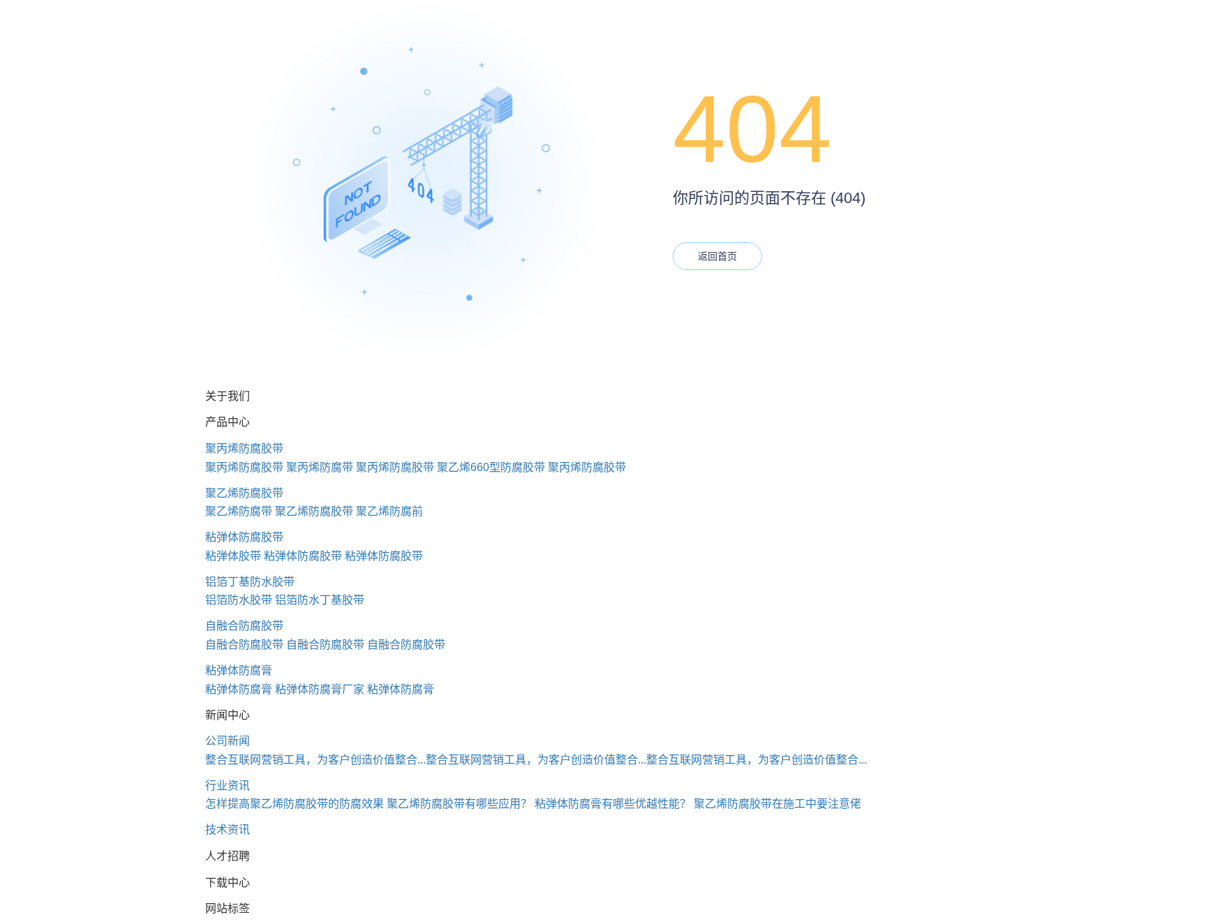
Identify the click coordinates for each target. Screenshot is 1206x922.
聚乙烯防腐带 (238, 511)
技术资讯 (227, 829)
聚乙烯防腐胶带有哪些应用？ (459, 804)
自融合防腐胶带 (244, 626)
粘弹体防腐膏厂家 (319, 689)
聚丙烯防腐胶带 (244, 448)
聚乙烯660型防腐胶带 (491, 467)
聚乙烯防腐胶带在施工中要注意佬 (777, 804)
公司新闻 (227, 741)
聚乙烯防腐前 (389, 511)
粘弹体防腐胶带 (244, 537)
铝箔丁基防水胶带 (250, 582)
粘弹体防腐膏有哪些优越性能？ (613, 804)
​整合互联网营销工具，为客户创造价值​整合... (315, 760)
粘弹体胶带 (233, 556)
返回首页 (717, 256)
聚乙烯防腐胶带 (244, 493)
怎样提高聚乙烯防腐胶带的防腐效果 (294, 804)
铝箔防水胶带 (238, 600)
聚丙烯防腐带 (319, 467)
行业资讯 (227, 785)
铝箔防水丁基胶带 (319, 600)
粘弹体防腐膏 (238, 670)
